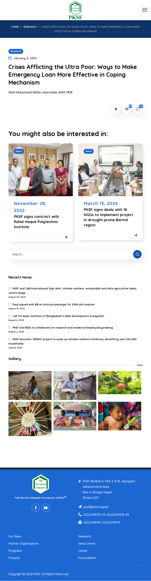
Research (30, 26)
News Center (87, 543)
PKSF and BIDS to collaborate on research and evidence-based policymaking (63, 327)
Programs (15, 551)
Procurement (87, 558)
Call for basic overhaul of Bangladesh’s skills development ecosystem (58, 316)
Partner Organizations (23, 543)
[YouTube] (45, 508)
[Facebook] (36, 508)
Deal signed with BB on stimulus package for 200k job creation (54, 304)
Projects (14, 558)
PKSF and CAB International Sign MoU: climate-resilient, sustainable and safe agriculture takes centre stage (72, 291)
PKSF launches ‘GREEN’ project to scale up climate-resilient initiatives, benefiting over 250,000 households (72, 341)
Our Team (14, 536)
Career (82, 551)
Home (15, 26)
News (19, 151)
